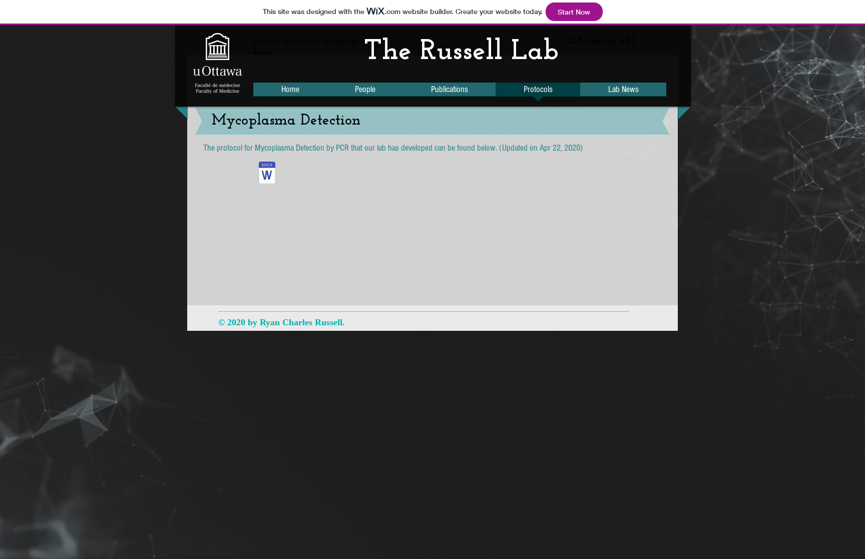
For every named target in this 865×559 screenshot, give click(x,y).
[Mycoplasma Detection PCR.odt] (266, 174)
